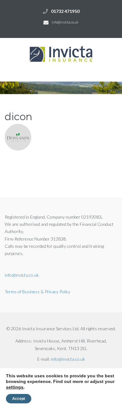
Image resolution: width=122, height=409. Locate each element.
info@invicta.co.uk (65, 22)
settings (14, 387)
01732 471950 (65, 11)
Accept (18, 398)
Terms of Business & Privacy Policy (37, 291)
